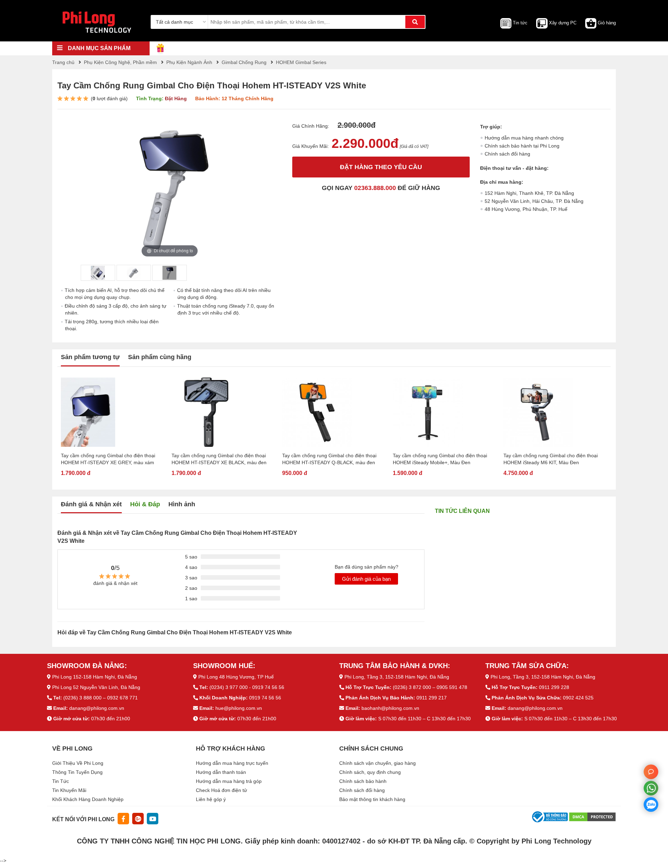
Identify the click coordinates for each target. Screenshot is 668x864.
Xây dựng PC (562, 22)
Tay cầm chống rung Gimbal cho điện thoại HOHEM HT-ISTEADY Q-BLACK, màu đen (329, 459)
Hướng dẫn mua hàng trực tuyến (232, 763)
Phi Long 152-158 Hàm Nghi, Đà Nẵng (94, 677)
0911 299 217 (431, 697)
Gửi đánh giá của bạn (366, 579)
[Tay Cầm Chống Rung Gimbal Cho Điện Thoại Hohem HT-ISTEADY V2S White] (98, 273)
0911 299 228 (554, 687)
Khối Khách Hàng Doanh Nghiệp (88, 799)
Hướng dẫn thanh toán (221, 772)
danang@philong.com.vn (96, 708)
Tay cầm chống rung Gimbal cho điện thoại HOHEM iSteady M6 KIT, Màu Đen (550, 459)
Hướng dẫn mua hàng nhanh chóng (524, 138)
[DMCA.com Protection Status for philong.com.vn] (592, 816)
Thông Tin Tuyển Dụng (77, 772)
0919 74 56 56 (265, 697)
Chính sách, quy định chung (370, 772)
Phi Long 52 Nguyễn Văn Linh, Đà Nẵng (96, 687)
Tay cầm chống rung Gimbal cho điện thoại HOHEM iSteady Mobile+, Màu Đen (440, 459)
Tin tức (520, 22)
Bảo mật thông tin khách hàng (372, 799)
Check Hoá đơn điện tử (221, 790)
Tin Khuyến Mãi (69, 790)
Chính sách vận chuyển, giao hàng (377, 763)
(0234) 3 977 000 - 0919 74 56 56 (246, 687)
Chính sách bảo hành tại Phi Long (522, 146)
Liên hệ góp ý (211, 799)
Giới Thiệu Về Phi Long (77, 763)
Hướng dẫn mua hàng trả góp (229, 781)
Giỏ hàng (607, 22)
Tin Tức (60, 781)
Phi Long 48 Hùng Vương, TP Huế (236, 677)
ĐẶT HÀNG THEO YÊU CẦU (381, 167)
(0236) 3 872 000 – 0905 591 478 (430, 687)
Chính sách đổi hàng (507, 154)
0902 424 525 (578, 697)
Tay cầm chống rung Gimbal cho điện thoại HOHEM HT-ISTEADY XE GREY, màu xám (108, 459)
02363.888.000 (375, 187)
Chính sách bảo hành (363, 781)
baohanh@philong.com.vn (390, 708)
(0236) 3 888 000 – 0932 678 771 (100, 697)
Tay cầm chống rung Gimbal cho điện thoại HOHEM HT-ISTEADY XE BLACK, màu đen (219, 459)
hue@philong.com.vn (238, 708)
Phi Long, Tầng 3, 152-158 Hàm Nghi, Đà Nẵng (396, 677)
